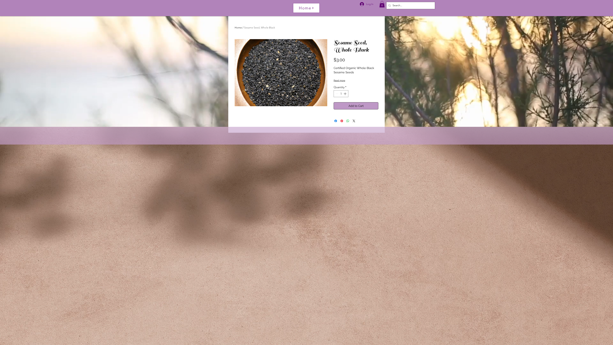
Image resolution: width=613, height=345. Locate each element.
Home (238, 27)
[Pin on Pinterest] (342, 121)
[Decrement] (336, 93)
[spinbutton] (341, 93)
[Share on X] (354, 121)
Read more (339, 80)
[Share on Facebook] (336, 121)
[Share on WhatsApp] (348, 121)
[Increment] (345, 93)
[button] (382, 4)
